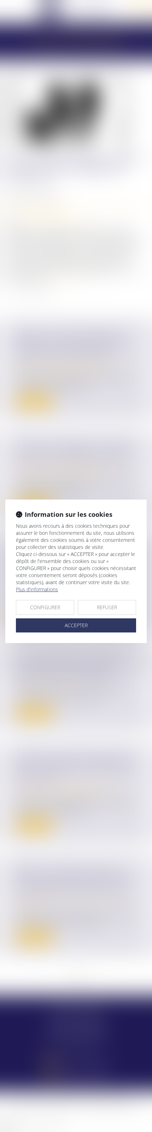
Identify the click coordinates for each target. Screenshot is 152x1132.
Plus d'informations (37, 589)
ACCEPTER (76, 625)
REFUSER (107, 607)
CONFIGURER (45, 607)
